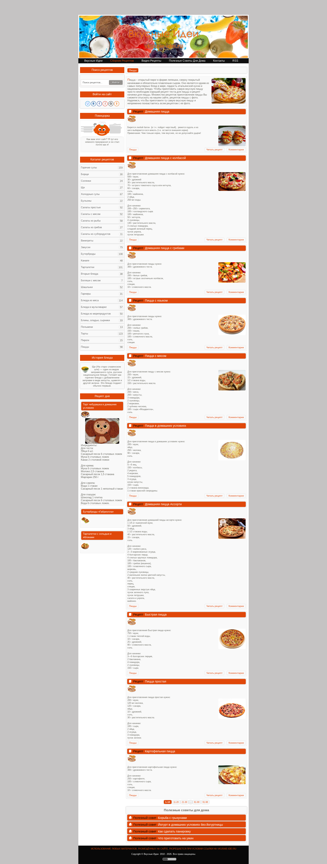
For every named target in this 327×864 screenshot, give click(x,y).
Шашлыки (87, 287)
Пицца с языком (156, 300)
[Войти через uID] (87, 103)
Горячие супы (89, 167)
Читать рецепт (214, 149)
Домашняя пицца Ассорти (163, 504)
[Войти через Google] (110, 103)
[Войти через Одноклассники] (116, 103)
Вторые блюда (89, 273)
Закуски (85, 247)
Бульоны (86, 200)
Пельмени (87, 326)
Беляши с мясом (90, 280)
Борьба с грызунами (172, 818)
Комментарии (236, 149)
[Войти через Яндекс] (105, 103)
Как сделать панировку (174, 831)
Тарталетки (87, 267)
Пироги (85, 340)
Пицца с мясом (155, 356)
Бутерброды (88, 253)
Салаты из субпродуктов (95, 233)
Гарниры (86, 293)
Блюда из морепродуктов (96, 313)
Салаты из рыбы (91, 220)
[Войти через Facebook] (99, 103)
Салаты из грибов (91, 227)
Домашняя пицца (157, 111)
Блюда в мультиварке (94, 306)
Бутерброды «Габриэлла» (98, 511)
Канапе (85, 260)
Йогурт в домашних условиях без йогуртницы (190, 824)
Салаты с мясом (90, 214)
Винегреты (87, 240)
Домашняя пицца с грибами (164, 248)
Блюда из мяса (90, 300)
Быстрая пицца (156, 614)
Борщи (85, 174)
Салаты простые (91, 207)
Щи (83, 187)
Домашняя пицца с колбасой (165, 158)
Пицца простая (155, 681)
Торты (84, 333)
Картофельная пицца (160, 751)
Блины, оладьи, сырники (95, 320)
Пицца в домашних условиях (165, 425)
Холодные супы (90, 194)
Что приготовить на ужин (175, 838)
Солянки (86, 180)
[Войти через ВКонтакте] (93, 103)
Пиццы (133, 149)
